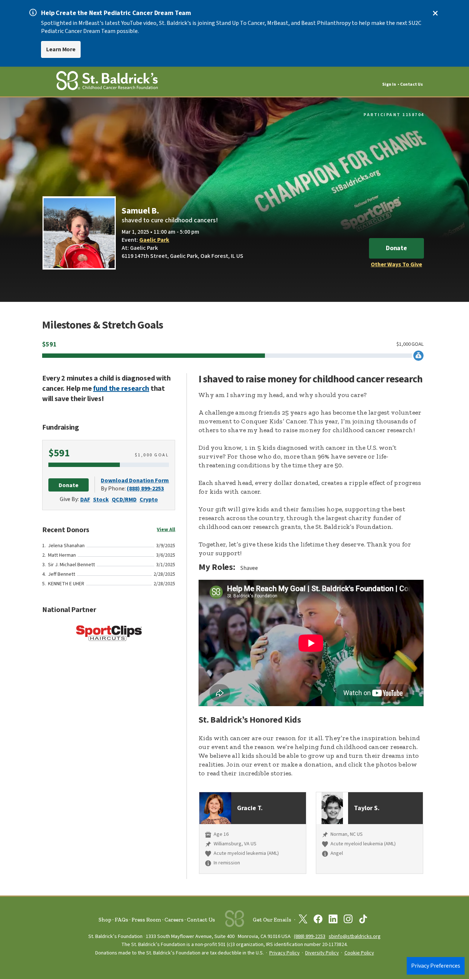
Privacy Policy (284, 953)
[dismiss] (435, 13)
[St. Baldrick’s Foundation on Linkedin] (333, 920)
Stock (101, 500)
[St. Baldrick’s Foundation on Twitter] (303, 920)
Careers (174, 919)
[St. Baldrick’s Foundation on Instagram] (348, 920)
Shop (105, 919)
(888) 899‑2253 (309, 936)
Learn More (60, 49)
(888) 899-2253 (145, 489)
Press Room (146, 919)
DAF (85, 500)
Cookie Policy (359, 953)
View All (166, 529)
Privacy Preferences (435, 966)
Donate (396, 248)
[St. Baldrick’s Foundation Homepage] (107, 82)
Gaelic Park (154, 240)
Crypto (149, 500)
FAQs (121, 919)
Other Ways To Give (396, 264)
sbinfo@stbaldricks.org (355, 936)
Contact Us (411, 84)
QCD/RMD (124, 500)
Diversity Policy (322, 953)
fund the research (121, 388)
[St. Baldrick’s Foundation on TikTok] (363, 920)
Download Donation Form (135, 480)
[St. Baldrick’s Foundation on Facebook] (318, 920)
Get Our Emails (272, 919)
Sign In (389, 84)
